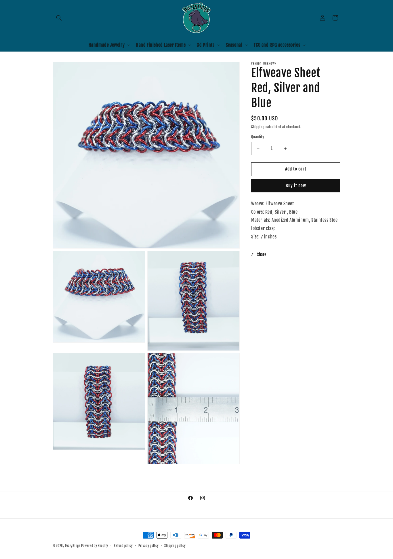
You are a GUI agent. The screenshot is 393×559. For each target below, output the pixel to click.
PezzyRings (72, 546)
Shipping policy (175, 546)
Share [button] (261, 254)
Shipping (258, 127)
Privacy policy (148, 546)
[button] (59, 18)
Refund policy (123, 546)
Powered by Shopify (94, 546)
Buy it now (296, 185)
